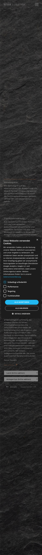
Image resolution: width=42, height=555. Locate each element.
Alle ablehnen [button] (21, 308)
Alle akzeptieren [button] (21, 302)
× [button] (37, 240)
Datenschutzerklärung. (12, 277)
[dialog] (21, 277)
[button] (21, 313)
